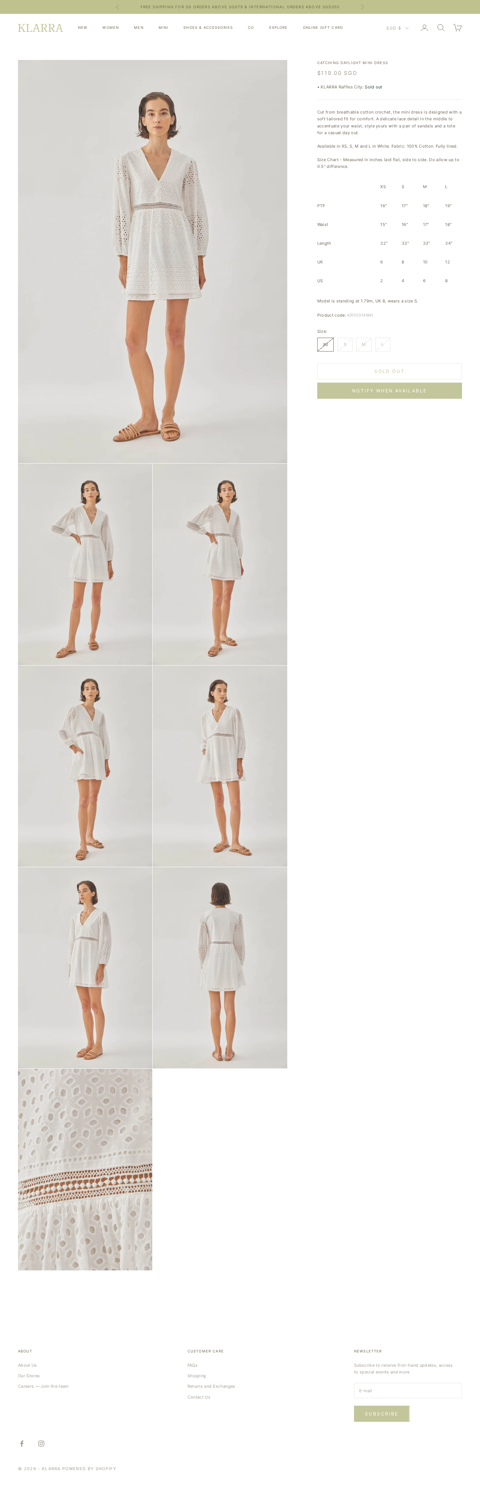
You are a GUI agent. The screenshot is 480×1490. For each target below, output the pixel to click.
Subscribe (382, 1414)
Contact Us (199, 1397)
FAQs (193, 1365)
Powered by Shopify (89, 1468)
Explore (278, 27)
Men (138, 27)
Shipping (197, 1375)
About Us (27, 1365)
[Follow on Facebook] (22, 1443)
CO (251, 27)
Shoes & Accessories (208, 27)
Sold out (389, 371)
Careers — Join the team (43, 1386)
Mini (164, 27)
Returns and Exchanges (212, 1386)
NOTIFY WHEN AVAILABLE (389, 390)
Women (110, 27)
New (82, 27)
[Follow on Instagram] (41, 1443)
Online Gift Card (323, 27)
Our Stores (29, 1375)
